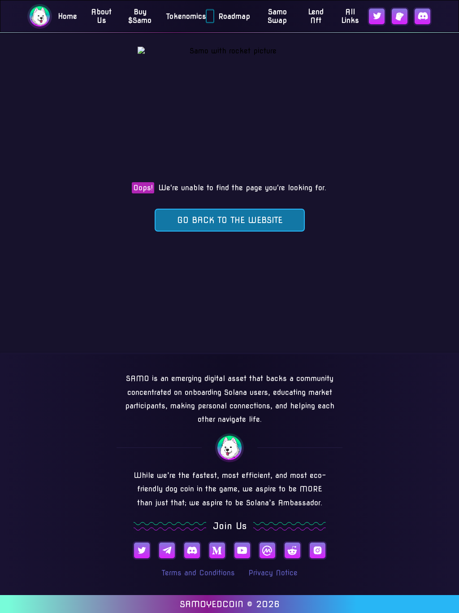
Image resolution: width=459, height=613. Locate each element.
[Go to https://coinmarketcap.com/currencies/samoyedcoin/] (267, 550)
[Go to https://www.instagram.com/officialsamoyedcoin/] (317, 550)
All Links (350, 16)
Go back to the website (229, 220)
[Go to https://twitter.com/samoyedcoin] (377, 16)
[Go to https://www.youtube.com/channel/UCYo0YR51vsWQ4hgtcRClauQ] (242, 550)
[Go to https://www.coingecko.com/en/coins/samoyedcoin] (399, 16)
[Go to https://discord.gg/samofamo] (422, 16)
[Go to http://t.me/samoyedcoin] (167, 550)
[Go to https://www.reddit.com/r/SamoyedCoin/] (292, 550)
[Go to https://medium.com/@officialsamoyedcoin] (217, 550)
